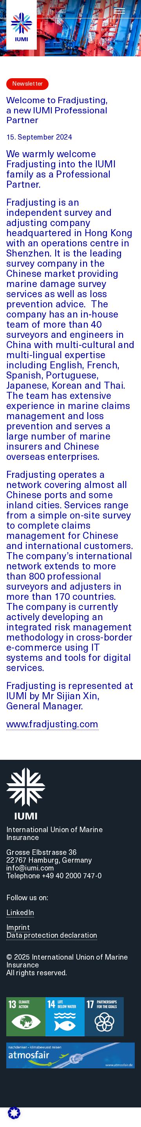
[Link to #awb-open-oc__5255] (119, 11)
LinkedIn (20, 913)
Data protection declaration (51, 936)
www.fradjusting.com (52, 725)
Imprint (18, 928)
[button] (14, 1113)
